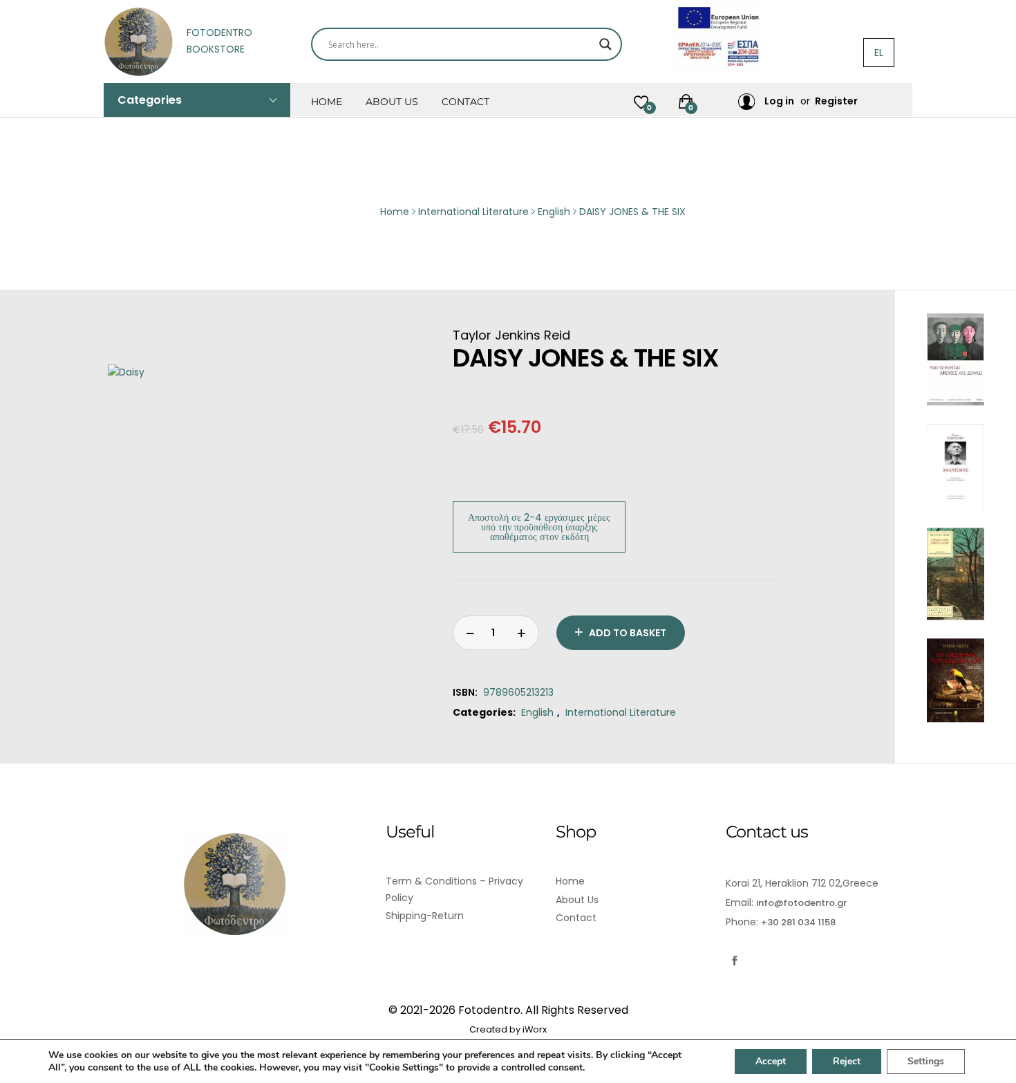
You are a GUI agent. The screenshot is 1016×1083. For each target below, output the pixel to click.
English (537, 712)
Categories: (484, 712)
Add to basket (627, 633)
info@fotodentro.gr (801, 902)
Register (836, 101)
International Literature (620, 712)
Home (326, 102)
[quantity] (470, 632)
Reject (846, 1061)
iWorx (535, 1029)
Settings (925, 1061)
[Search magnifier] (605, 44)
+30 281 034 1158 (798, 922)
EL (878, 52)
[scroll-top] (997, 1064)
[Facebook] (734, 961)
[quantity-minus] (522, 632)
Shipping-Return (425, 916)
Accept (770, 1061)
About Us (392, 102)
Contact (465, 102)
